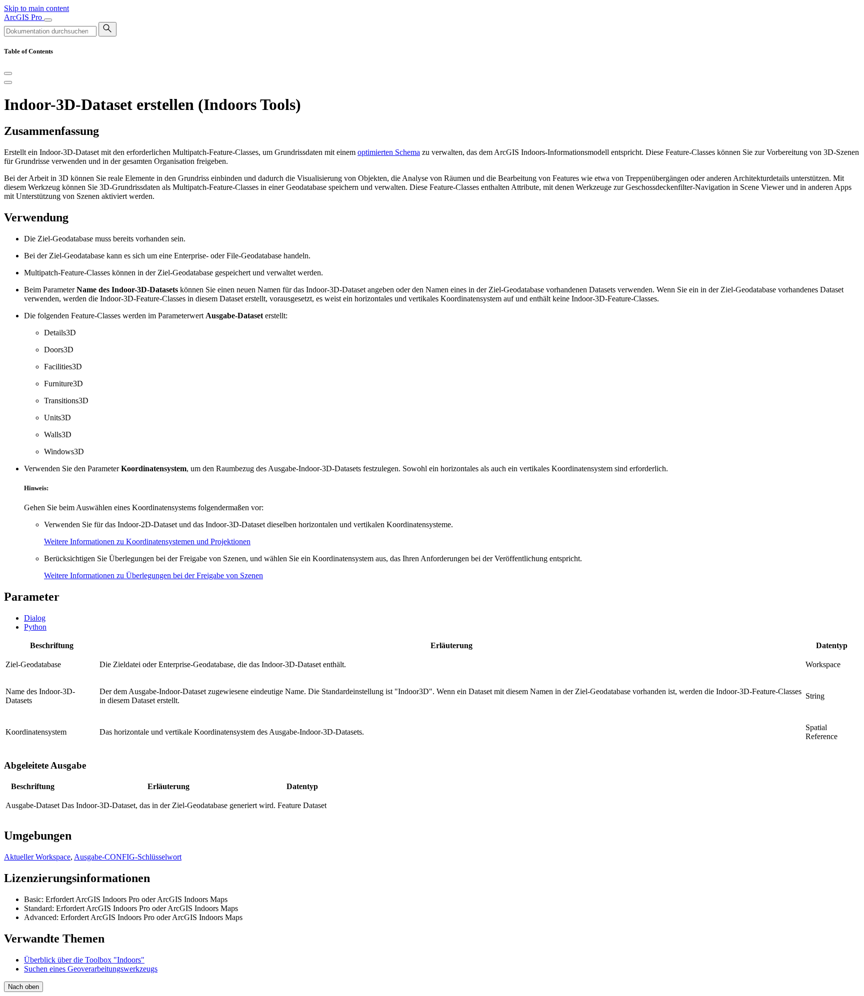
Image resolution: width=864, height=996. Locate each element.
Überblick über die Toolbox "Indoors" (84, 960)
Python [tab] (35, 627)
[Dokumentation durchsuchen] (107, 29)
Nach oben (23, 987)
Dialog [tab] (35, 618)
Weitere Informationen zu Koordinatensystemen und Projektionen (147, 541)
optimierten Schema (389, 152)
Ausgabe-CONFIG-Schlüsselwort (128, 857)
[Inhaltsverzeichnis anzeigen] (8, 82)
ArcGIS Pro (24, 17)
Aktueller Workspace (37, 857)
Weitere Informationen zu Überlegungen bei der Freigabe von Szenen (153, 575)
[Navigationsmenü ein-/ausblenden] (48, 19)
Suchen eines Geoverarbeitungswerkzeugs (91, 969)
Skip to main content (36, 8)
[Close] (8, 73)
